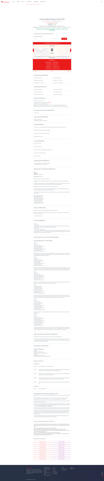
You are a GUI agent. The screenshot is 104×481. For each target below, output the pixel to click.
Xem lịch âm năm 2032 (61, 451)
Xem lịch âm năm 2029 (61, 445)
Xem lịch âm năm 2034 (61, 455)
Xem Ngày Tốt (29, 1)
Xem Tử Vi (22, 1)
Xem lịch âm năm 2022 (43, 453)
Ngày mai (68, 71)
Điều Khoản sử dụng (64, 468)
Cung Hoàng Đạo (35, 1)
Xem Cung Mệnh (42, 1)
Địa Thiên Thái (49, 471)
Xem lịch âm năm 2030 (61, 447)
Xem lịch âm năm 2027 (61, 441)
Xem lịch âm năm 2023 (43, 455)
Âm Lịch (13, 1)
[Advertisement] (50, 11)
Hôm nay (52, 71)
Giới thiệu (62, 467)
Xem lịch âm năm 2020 (43, 449)
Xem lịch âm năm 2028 (61, 443)
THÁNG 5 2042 (52, 46)
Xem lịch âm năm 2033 (61, 453)
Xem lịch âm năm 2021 (43, 451)
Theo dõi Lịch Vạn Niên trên (50, 22)
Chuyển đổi (64, 38)
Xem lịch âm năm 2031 (61, 449)
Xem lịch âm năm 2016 (43, 441)
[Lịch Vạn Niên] (5, 2)
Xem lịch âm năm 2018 (43, 445)
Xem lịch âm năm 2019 (43, 447)
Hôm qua (35, 71)
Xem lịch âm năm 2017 (43, 443)
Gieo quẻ (18, 1)
